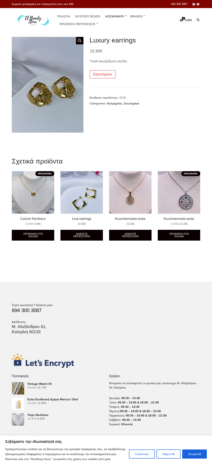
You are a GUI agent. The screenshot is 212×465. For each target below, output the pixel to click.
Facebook (198, 4)
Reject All (169, 454)
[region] (106, 450)
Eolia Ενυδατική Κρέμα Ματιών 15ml (52, 399)
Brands (136, 16)
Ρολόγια (63, 16)
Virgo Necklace (37, 415)
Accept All (194, 454)
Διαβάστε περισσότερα (81, 235)
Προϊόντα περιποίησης (77, 24)
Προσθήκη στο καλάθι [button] (33, 235)
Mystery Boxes (87, 16)
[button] (79, 40)
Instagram (193, 4)
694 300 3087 (179, 4)
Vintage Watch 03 (39, 383)
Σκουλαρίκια (131, 103)
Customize (142, 454)
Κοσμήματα (114, 16)
